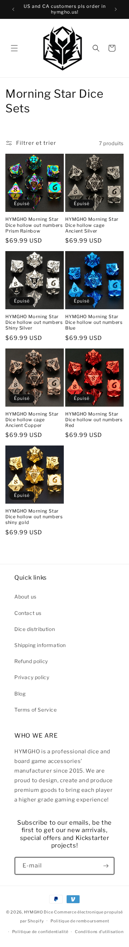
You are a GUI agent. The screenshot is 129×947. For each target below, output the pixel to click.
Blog (19, 694)
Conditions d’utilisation (99, 931)
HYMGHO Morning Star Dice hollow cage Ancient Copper (32, 419)
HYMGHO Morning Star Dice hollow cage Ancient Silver (92, 225)
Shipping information (40, 645)
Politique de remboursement (80, 920)
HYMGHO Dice (39, 912)
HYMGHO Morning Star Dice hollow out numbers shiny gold (34, 516)
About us (25, 597)
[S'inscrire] (106, 866)
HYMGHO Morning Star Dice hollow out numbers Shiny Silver (34, 322)
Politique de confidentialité (40, 931)
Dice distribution (34, 629)
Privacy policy (31, 677)
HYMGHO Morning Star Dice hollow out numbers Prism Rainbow (34, 225)
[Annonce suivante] (116, 9)
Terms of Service (35, 710)
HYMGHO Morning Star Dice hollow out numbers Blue (94, 322)
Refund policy (31, 661)
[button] (14, 48)
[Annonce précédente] (13, 9)
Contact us (28, 613)
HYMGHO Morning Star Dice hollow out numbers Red (94, 419)
